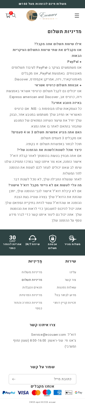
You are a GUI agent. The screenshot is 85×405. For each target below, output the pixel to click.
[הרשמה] (14, 379)
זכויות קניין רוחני (64, 302)
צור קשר (70, 280)
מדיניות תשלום (32, 280)
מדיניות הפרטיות (30, 295)
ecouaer (52, 402)
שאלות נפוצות (66, 287)
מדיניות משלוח (32, 272)
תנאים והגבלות (32, 287)
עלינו (73, 272)
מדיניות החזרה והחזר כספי (28, 305)
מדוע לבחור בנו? (65, 295)
